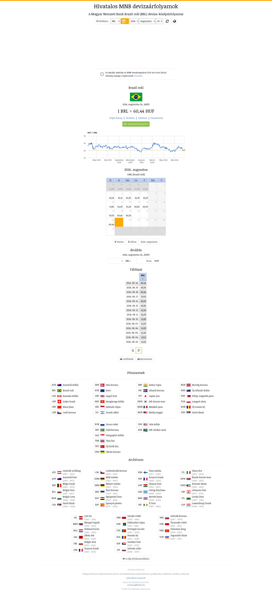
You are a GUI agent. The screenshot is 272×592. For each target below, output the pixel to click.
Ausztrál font (70, 477)
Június (120, 241)
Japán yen (154, 396)
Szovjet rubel (134, 516)
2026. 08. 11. (132, 314)
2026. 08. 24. (132, 283)
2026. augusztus (149, 241)
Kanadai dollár (70, 396)
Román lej (133, 535)
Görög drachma (157, 490)
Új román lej (198, 406)
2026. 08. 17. (132, 296)
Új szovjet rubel (179, 522)
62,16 (111, 197)
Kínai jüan (68, 406)
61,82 (128, 188)
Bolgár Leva (69, 496)
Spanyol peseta (114, 503)
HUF (157, 260)
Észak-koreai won (201, 477)
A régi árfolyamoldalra (137, 558)
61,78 (137, 188)
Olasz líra (197, 470)
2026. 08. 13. (132, 305)
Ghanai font (155, 483)
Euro (108, 390)
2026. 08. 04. (132, 337)
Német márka (113, 483)
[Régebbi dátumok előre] (133, 350)
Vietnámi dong (178, 529)
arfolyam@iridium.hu (136, 585)
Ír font (152, 503)
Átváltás (130, 118)
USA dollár (154, 424)
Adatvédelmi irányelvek (136, 578)
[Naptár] (125, 21)
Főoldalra (103, 21)
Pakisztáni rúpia (136, 522)
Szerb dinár (198, 412)
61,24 (128, 206)
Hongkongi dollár (115, 401)
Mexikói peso (156, 406)
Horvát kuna (155, 496)
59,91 (111, 215)
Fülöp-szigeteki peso (203, 396)
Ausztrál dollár (71, 384)
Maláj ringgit (156, 412)
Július (132, 241)
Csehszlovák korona (116, 470)
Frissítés (138, 75)
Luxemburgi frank (201, 503)
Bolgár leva (69, 490)
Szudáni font (134, 541)
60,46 (120, 215)
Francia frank (156, 477)
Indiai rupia (155, 384)
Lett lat (88, 516)
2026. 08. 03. (132, 341)
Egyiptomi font (114, 496)
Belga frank (69, 483)
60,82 (137, 206)
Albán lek (89, 535)
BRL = (128, 260)
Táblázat (142, 118)
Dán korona (112, 384)
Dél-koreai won (157, 401)
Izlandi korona (156, 390)
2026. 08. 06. (132, 328)
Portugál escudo (136, 529)
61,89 (120, 188)
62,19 (145, 197)
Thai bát (110, 440)
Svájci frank (69, 401)
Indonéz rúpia (113, 406)
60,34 (128, 215)
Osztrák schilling (72, 470)
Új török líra (112, 446)
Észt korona (112, 490)
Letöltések (127, 359)
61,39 (137, 197)
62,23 (145, 188)
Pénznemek (157, 118)
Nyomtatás (146, 359)
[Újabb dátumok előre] (139, 350)
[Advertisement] (25, 47)
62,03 (120, 206)
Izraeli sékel (112, 412)
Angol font (111, 396)
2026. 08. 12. (132, 310)
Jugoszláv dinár (179, 535)
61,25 (128, 197)
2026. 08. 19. (132, 287)
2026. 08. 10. (132, 319)
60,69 (145, 206)
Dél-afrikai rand (157, 429)
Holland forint (91, 529)
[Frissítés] (167, 21)
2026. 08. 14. (132, 301)
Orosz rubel (112, 424)
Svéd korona (112, 429)
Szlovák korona (179, 516)
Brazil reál (68, 390)
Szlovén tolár (134, 548)
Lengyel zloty (199, 401)
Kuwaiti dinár (199, 483)
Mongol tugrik (92, 522)
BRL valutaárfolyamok (135, 124)
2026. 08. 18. (132, 292)
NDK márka (112, 477)
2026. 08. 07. (132, 323)
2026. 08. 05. (132, 332)
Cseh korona (69, 412)
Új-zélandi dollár (201, 390)
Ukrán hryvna (113, 451)
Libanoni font (199, 490)
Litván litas (198, 496)
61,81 (112, 206)
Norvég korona (200, 384)
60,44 (111, 224)
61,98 (111, 188)
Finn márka (155, 470)
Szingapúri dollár (115, 435)
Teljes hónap (115, 118)
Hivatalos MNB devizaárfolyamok (136, 6)
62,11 (120, 197)
